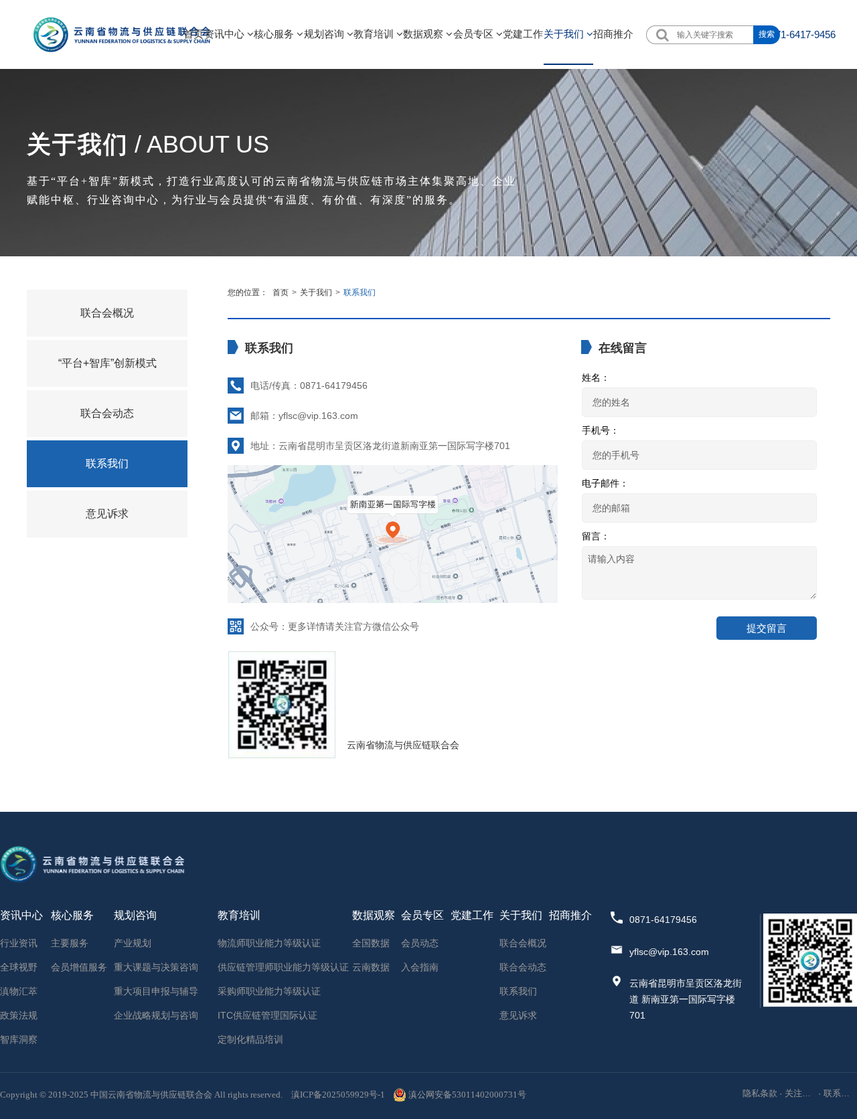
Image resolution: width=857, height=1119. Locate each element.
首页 (193, 33)
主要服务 (69, 943)
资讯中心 (225, 33)
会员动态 (420, 943)
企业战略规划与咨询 (156, 1015)
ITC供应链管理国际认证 (267, 1015)
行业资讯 (18, 943)
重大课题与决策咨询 (156, 967)
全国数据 (371, 943)
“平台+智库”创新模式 (107, 363)
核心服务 (275, 33)
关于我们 (565, 33)
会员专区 (474, 33)
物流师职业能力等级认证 (269, 943)
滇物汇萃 (18, 991)
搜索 (767, 34)
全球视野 (18, 967)
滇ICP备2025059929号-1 (338, 1095)
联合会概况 (107, 313)
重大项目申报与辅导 (156, 991)
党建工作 (523, 33)
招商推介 (613, 33)
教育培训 (375, 33)
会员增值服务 (79, 967)
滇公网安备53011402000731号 (467, 1095)
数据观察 (424, 33)
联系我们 (107, 463)
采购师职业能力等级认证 (269, 991)
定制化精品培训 (250, 1039)
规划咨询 (325, 33)
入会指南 (420, 967)
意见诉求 (107, 513)
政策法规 (18, 1015)
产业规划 (132, 943)
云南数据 (371, 967)
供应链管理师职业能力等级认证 (283, 967)
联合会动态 (107, 413)
